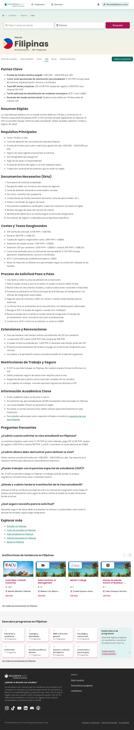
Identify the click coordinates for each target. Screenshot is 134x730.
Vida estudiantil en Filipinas (20, 534)
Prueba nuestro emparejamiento (109, 652)
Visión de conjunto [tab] (9, 59)
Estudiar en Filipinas (16, 526)
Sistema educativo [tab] (68, 59)
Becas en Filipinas (15, 542)
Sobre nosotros (77, 680)
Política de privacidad (109, 722)
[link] (32, 15)
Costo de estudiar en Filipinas (21, 530)
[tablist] (67, 59)
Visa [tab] (46, 59)
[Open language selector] (98, 4)
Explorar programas (122, 59)
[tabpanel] (67, 305)
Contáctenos (76, 690)
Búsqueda (118, 25)
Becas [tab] (54, 59)
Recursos (58, 4)
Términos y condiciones (91, 722)
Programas (39, 4)
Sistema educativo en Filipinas (21, 538)
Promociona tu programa (82, 685)
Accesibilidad (124, 722)
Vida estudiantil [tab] (26, 59)
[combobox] (28, 25)
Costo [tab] (39, 59)
